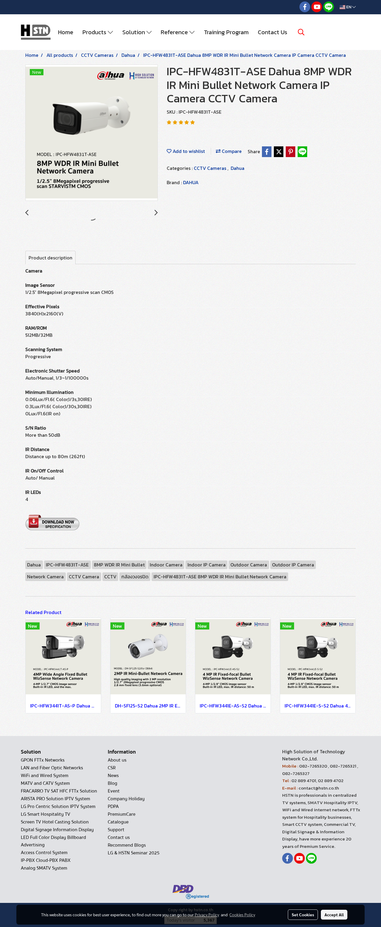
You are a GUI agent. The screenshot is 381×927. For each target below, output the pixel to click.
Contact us (119, 837)
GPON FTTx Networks (43, 760)
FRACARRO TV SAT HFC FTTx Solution (59, 791)
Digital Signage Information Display (57, 830)
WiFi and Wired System (44, 775)
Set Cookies (303, 914)
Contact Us (272, 32)
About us (117, 760)
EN (348, 7)
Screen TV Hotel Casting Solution (55, 822)
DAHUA (191, 182)
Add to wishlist (188, 151)
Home (65, 32)
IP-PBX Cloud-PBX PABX (46, 860)
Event (114, 791)
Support (116, 830)
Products (95, 32)
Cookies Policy (242, 914)
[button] (301, 32)
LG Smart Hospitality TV (45, 814)
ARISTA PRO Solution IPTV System (55, 799)
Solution (134, 32)
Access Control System (44, 852)
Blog (112, 783)
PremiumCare (121, 814)
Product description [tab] (50, 257)
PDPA (113, 806)
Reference (175, 32)
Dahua (237, 168)
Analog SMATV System (44, 868)
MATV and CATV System (45, 783)
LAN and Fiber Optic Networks (52, 768)
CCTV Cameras (210, 168)
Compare (231, 151)
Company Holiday (126, 799)
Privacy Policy (207, 914)
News (113, 775)
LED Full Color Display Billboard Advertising (53, 841)
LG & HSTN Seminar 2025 (134, 853)
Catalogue (118, 822)
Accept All (334, 914)
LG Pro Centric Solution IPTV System (58, 806)
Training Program (226, 32)
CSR (111, 768)
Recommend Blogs (127, 845)
